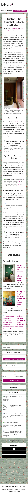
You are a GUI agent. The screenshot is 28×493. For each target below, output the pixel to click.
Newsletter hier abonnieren (20, 10)
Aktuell (22, 28)
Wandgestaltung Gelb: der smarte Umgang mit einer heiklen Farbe (21, 298)
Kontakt (4, 489)
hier (13, 243)
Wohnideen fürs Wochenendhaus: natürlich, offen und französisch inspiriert (16, 424)
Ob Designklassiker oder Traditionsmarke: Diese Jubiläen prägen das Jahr (16, 432)
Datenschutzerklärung (14, 491)
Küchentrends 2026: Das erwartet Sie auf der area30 (16, 397)
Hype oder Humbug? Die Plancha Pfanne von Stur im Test (16, 415)
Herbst (17, 122)
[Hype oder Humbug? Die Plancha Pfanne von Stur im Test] (6, 416)
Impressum (22, 489)
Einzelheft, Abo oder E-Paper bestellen (14, 359)
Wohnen (19, 30)
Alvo (19, 181)
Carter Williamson (17, 108)
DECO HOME (15, 28)
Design (8, 30)
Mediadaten (10, 489)
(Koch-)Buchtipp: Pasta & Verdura (16, 406)
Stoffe (11, 30)
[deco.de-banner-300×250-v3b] (14, 461)
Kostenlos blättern (14, 380)
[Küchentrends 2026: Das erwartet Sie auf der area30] (6, 399)
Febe (18, 184)
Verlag (16, 489)
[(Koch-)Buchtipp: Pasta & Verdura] (6, 407)
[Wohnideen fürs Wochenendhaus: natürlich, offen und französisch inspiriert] (6, 425)
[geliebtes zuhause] (14, 440)
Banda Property (17, 149)
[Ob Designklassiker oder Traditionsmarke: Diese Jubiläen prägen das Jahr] (6, 433)
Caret (11, 237)
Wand (15, 30)
